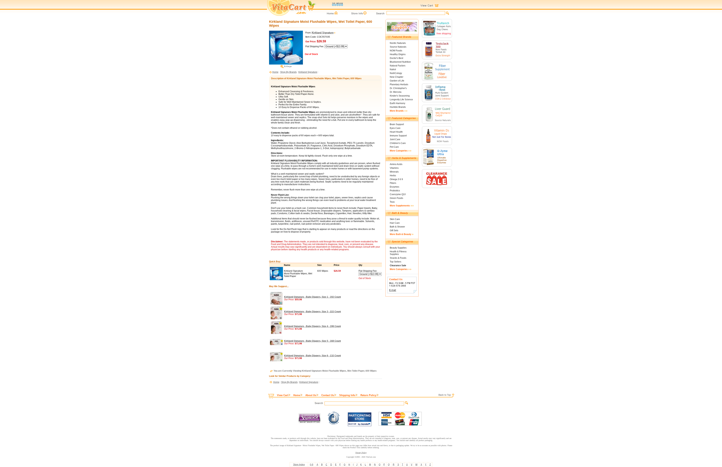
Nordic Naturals (398, 43)
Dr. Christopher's (398, 88)
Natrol (393, 69)
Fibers (393, 183)
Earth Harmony (397, 103)
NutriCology (396, 73)
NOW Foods (396, 50)
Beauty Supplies (398, 247)
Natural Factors (397, 65)
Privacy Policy (361, 453)
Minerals (394, 171)
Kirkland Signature (307, 72)
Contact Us (327, 395)
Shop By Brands (288, 72)
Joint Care (395, 139)
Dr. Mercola (395, 92)
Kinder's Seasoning (400, 95)
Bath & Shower (397, 226)
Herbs (393, 175)
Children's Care (398, 143)
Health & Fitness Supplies (398, 253)
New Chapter (396, 77)
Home (275, 72)
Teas (392, 202)
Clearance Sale (398, 265)
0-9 (311, 464)
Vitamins (394, 168)
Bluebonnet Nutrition (400, 62)
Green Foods (396, 198)
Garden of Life (397, 80)
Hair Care (395, 223)
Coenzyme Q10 (398, 194)
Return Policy (368, 395)
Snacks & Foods (398, 258)
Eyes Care (395, 128)
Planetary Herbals (399, 84)
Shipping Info (347, 395)
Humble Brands (398, 107)
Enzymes (394, 187)
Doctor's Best (396, 58)
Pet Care (394, 147)
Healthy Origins (398, 54)
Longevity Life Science (401, 99)
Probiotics (395, 190)
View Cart (282, 395)
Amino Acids (396, 164)
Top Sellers (395, 261)
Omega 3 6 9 (396, 179)
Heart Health (396, 132)
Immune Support (398, 135)
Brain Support (397, 124)
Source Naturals (398, 47)
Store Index (299, 464)
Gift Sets (394, 230)
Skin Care (395, 219)
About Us (310, 395)
